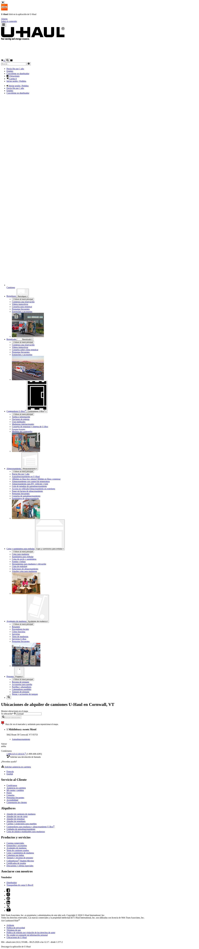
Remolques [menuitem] (11, 296)
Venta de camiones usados (17, 850)
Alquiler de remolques (15, 821)
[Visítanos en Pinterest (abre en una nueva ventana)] (8, 899)
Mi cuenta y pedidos (15, 790)
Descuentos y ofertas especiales (19, 866)
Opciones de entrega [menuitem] (20, 419)
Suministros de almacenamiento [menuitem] (25, 498)
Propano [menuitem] (10, 676)
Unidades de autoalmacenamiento (20, 829)
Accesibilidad (12, 800)
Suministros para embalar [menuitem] (22, 557)
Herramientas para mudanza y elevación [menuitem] (29, 564)
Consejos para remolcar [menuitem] (22, 307)
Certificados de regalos (16, 863)
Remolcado (11, 339)
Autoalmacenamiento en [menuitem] (26, 476)
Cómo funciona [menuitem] (18, 632)
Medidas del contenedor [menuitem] (22, 431)
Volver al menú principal (23, 299)
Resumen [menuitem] (16, 627)
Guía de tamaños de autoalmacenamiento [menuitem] (29, 486)
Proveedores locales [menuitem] (20, 629)
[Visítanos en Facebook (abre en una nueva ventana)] (8, 891)
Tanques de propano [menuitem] (20, 692)
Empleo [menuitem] (9, 71)
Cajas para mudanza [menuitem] (20, 554)
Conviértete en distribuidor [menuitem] (17, 73)
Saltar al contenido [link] (9, 21)
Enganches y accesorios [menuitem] (22, 311)
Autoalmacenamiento (21, 739)
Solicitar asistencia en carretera (17, 767)
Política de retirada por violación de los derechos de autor (30, 932)
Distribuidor (11, 882)
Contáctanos (11, 785)
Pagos (9, 793)
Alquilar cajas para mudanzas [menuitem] (24, 571)
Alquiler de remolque (15, 819)
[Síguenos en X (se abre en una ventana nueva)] (8, 907)
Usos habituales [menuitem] (18, 422)
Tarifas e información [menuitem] (21, 417)
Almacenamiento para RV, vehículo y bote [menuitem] (30, 484)
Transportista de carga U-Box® (19, 885)
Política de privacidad (15, 928)
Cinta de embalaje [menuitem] (19, 566)
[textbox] (28, 713)
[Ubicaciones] (11, 61)
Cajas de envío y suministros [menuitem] (24, 559)
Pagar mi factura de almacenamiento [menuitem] (27, 491)
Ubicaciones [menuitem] (13, 76)
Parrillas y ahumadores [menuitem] (21, 687)
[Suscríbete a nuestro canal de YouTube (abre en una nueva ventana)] (8, 910)
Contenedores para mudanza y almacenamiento (30, 827)
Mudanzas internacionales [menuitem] (23, 424)
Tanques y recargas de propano (19, 858)
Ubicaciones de (16, 937)
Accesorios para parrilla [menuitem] (22, 684)
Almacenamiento (29, 469)
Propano (18, 677)
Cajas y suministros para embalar (49, 549)
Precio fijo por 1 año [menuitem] (15, 69)
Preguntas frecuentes (15, 797)
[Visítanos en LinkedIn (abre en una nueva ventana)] (8, 903)
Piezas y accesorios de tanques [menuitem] (25, 694)
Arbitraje (10, 925)
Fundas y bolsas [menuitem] (19, 561)
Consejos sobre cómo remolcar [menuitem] (25, 350)
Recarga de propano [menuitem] (20, 682)
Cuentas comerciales (15, 843)
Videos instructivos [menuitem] (20, 304)
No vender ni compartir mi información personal (27, 935)
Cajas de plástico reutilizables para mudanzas (25, 831)
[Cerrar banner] (3, 2)
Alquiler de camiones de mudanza (20, 814)
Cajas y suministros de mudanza (20, 853)
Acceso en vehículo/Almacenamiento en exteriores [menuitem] (33, 489)
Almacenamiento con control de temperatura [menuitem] (31, 481)
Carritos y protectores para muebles (21, 824)
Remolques (22, 296)
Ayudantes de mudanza (37, 621)
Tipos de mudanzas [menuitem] (20, 636)
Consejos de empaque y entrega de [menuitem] (30, 426)
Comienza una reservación (23, 345)
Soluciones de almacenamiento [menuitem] (25, 569)
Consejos (10, 795)
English (9, 774)
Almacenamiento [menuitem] (14, 468)
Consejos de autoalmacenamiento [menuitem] (26, 496)
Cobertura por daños (15, 855)
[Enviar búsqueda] (29, 63)
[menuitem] (36, 345)
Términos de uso (13, 930)
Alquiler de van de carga (16, 816)
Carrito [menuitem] (13, 79)
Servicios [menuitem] (16, 634)
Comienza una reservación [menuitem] (23, 302)
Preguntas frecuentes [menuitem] (21, 309)
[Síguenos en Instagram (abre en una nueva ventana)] (8, 895)
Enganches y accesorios (16, 845)
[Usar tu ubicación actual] (15, 714)
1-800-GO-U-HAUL (16, 754)
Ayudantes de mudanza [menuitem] (16, 621)
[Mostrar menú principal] (3, 25)
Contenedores (36, 411)
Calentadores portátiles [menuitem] (21, 689)
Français (10, 771)
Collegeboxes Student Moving (20, 861)
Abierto (4, 19)
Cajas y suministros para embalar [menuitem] (20, 549)
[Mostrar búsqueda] (7, 60)
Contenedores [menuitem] (16, 411)
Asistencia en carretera (16, 788)
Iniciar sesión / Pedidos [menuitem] (16, 81)
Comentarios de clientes (16, 802)
